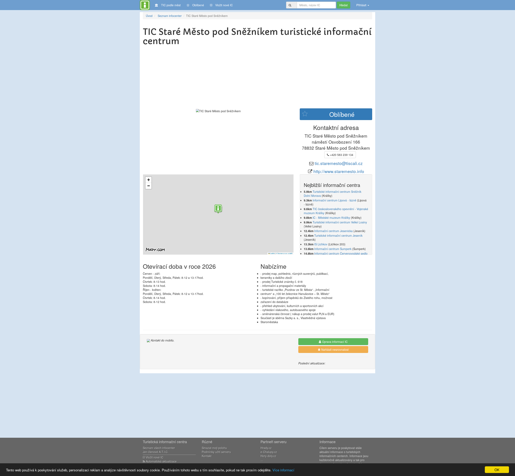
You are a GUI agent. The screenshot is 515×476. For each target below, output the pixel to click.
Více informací (283, 469)
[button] (218, 209)
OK (496, 469)
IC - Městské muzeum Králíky (331, 218)
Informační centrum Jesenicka (333, 231)
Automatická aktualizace (161, 461)
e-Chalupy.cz (269, 452)
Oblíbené (198, 5)
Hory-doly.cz (268, 456)
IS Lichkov (320, 244)
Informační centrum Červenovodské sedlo (341, 253)
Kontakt (206, 456)
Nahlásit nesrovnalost (334, 349)
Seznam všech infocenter (159, 448)
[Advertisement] (257, 78)
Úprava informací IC (334, 342)
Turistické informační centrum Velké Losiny (340, 222)
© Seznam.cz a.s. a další (284, 253)
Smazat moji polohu (214, 448)
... (262, 460)
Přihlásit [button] (361, 5)
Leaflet (272, 253)
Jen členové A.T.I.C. (155, 452)
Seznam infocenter (170, 16)
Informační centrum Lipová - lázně (334, 200)
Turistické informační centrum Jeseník (338, 235)
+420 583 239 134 (341, 155)
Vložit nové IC (224, 5)
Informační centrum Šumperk (332, 249)
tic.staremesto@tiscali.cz (339, 163)
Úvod (149, 16)
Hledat (343, 5)
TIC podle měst (171, 5)
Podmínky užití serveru (216, 452)
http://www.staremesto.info (338, 171)
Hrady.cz (266, 448)
